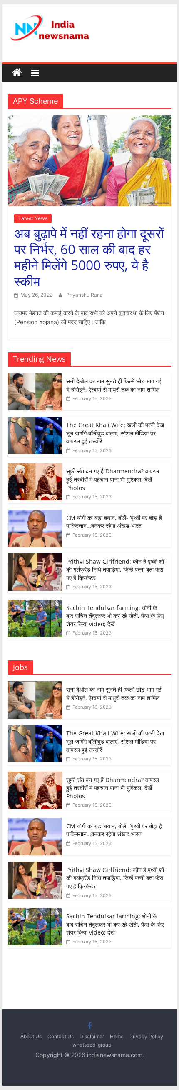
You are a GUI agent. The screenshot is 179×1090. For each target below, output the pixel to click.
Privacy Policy (146, 1036)
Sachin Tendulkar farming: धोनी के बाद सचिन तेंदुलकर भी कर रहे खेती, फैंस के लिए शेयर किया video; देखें (115, 616)
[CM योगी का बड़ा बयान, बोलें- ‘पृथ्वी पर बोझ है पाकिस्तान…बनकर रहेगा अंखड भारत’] (35, 514)
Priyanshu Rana (84, 295)
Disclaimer (92, 1036)
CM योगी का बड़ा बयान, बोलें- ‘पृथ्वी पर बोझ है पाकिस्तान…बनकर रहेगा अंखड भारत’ (114, 522)
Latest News (32, 218)
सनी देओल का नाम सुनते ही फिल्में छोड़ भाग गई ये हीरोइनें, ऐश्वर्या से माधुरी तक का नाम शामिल (114, 385)
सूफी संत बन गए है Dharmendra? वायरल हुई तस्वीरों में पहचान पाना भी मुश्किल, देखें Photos (112, 479)
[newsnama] (17, 73)
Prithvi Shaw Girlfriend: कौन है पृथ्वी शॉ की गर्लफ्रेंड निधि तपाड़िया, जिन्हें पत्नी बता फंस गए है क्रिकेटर (115, 570)
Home (117, 1036)
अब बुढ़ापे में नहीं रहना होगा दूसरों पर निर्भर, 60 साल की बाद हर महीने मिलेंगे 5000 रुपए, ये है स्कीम (89, 257)
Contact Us (60, 1036)
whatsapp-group (91, 1045)
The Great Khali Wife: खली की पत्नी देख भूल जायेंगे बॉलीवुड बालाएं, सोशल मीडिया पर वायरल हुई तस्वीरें (115, 433)
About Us (31, 1036)
